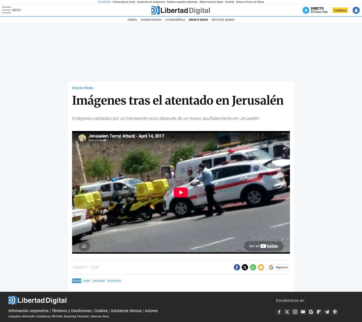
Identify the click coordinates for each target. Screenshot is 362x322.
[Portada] (180, 10)
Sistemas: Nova (100, 316)
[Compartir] (237, 267)
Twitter (287, 312)
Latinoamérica (175, 19)
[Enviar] (253, 267)
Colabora (340, 10)
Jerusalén (98, 280)
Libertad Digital (142, 300)
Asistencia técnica (126, 310)
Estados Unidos (151, 19)
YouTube (303, 312)
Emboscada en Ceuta (124, 2)
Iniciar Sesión (356, 10)
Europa (132, 19)
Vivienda (229, 2)
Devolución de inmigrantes (151, 2)
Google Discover (311, 312)
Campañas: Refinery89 (21, 316)
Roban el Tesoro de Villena (250, 2)
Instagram (295, 312)
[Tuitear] (245, 267)
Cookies (101, 310)
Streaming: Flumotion (76, 316)
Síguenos (282, 267)
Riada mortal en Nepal (211, 2)
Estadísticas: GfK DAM (49, 316)
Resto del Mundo (223, 19)
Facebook (279, 312)
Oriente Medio (198, 19)
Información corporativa (28, 310)
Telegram (327, 312)
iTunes (335, 312)
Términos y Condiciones (71, 310)
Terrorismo (114, 280)
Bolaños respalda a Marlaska (182, 2)
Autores (151, 310)
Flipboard (319, 312)
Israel (86, 280)
